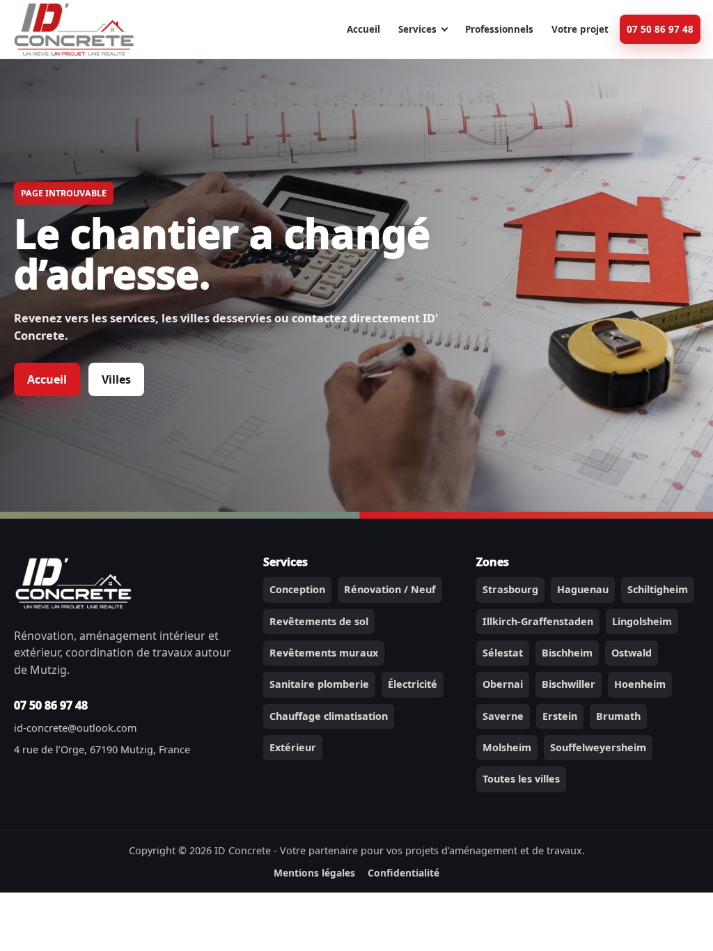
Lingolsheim (642, 621)
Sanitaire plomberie (319, 684)
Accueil (363, 29)
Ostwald (631, 652)
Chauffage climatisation (328, 716)
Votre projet (580, 29)
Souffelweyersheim (598, 747)
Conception (297, 589)
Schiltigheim (657, 589)
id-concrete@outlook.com (75, 727)
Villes (116, 379)
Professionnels (499, 29)
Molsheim (507, 747)
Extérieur (292, 747)
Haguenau (583, 589)
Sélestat (503, 652)
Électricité (412, 684)
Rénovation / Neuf (390, 589)
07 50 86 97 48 (660, 29)
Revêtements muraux (323, 652)
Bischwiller (568, 684)
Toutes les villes (521, 778)
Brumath (618, 716)
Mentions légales (314, 872)
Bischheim (567, 652)
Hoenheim (640, 684)
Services (417, 29)
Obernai (503, 684)
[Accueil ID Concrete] (74, 29)
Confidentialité (403, 872)
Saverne (503, 716)
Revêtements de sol (318, 621)
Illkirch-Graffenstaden (538, 621)
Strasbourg (510, 589)
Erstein (559, 716)
